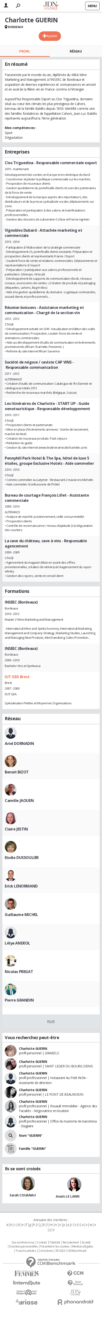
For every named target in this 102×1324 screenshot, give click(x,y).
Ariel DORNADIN (19, 743)
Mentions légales (82, 1246)
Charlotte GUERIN (33, 1048)
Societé (86, 1242)
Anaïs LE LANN (67, 1196)
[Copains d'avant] (26, 1292)
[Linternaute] (26, 1283)
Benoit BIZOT (17, 772)
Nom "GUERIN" (30, 1135)
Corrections (45, 1250)
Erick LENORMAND (21, 886)
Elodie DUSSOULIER (22, 857)
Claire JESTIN (16, 829)
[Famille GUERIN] (11, 1149)
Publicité (55, 1242)
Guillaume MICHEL (21, 914)
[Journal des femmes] (26, 1273)
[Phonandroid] (75, 1302)
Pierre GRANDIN (19, 1000)
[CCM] (75, 1273)
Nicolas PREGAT (19, 971)
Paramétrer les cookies (54, 1246)
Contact (42, 1242)
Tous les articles (26, 1250)
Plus (51, 1021)
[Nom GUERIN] (11, 1136)
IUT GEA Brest (17, 676)
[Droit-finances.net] (75, 1283)
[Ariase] (26, 1302)
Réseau (76, 51)
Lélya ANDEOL (17, 943)
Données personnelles (23, 1246)
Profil (24, 51)
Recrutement (71, 1242)
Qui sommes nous (22, 1242)
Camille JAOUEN (19, 800)
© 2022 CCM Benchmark (71, 1250)
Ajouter (51, 36)
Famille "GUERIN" (32, 1148)
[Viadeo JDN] (75, 1292)
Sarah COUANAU (22, 1195)
